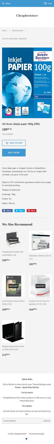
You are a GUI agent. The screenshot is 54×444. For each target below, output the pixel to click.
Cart (50, 3)
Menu (8, 3)
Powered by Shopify (36, 434)
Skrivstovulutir (17, 31)
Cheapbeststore (27, 15)
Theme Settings (39, 384)
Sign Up (46, 421)
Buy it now (14, 152)
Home (4, 31)
